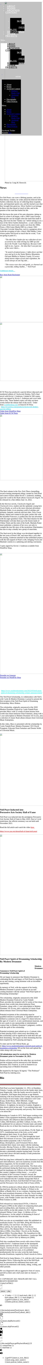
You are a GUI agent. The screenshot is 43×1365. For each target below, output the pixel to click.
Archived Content (12, 12)
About (9, 85)
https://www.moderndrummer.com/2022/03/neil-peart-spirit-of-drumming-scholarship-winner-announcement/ (21, 692)
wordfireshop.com (11, 405)
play (9, 1291)
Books (9, 87)
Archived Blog (14, 96)
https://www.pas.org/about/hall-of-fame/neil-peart (18, 831)
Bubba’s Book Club (16, 23)
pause (3, 1291)
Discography (15, 32)
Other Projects (11, 35)
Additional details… (7, 271)
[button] (5, 40)
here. (33, 827)
